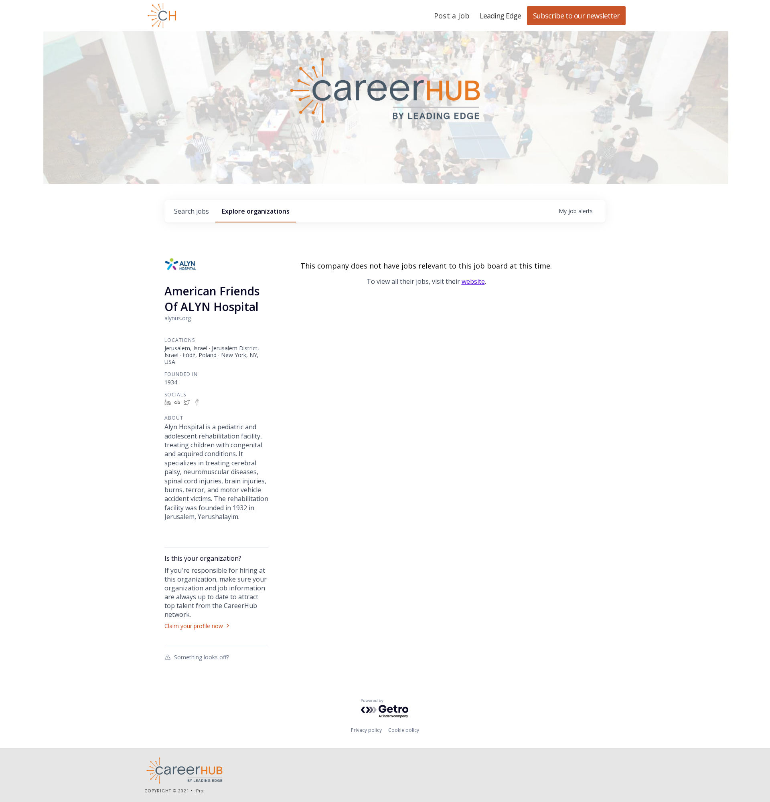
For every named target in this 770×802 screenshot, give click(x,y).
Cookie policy (403, 730)
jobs (191, 211)
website (473, 281)
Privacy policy (366, 730)
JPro (199, 791)
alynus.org (177, 318)
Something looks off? (201, 657)
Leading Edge (200, 15)
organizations (256, 211)
